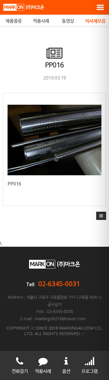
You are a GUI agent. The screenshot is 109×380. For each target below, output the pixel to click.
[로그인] (83, 333)
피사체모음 (95, 20)
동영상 (68, 20)
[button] (101, 216)
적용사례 (41, 20)
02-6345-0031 (59, 283)
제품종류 (14, 20)
